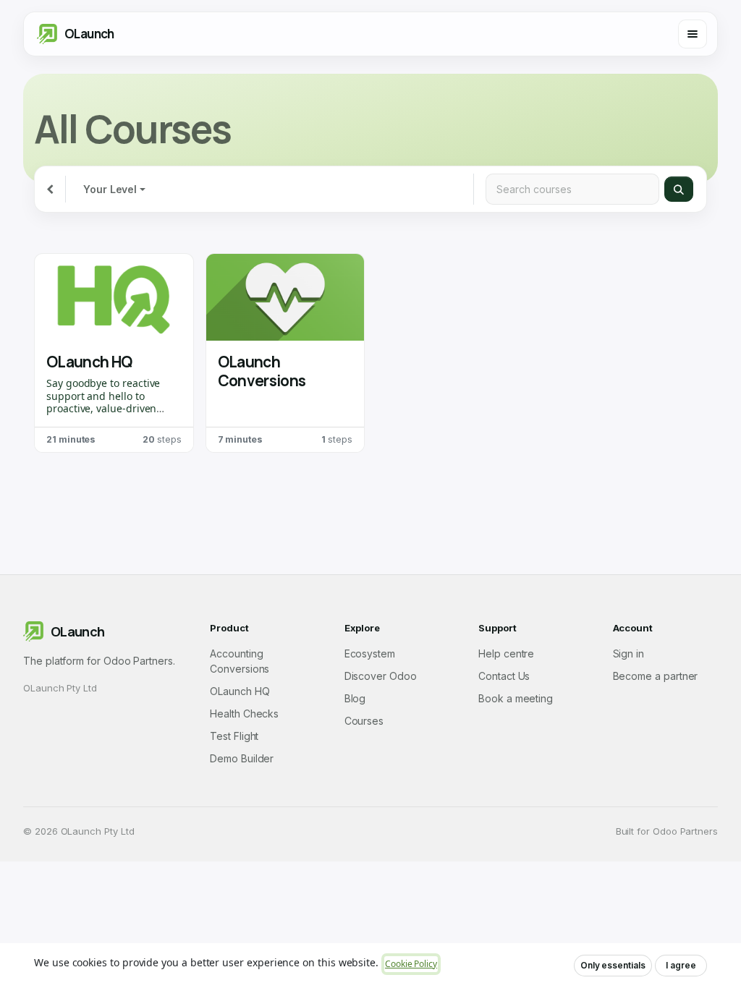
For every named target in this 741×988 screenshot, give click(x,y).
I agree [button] (681, 965)
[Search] (678, 189)
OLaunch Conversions (262, 371)
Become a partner (655, 676)
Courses (364, 721)
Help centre (506, 653)
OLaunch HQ (89, 361)
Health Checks (244, 713)
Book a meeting (515, 698)
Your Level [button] (110, 189)
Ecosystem (369, 653)
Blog (355, 698)
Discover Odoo (380, 676)
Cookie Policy (411, 964)
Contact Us (504, 676)
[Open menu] (692, 34)
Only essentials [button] (612, 965)
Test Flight (234, 736)
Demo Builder (242, 758)
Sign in (629, 653)
